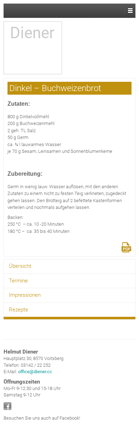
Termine (18, 281)
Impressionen (25, 295)
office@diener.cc (35, 371)
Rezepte (18, 309)
